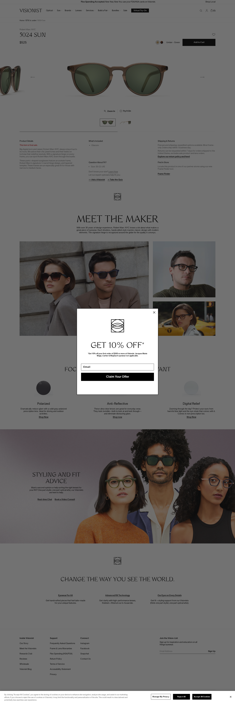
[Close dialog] (154, 312)
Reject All (181, 697)
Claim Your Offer (117, 376)
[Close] (231, 697)
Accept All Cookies (202, 697)
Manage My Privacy (160, 697)
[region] (117, 697)
